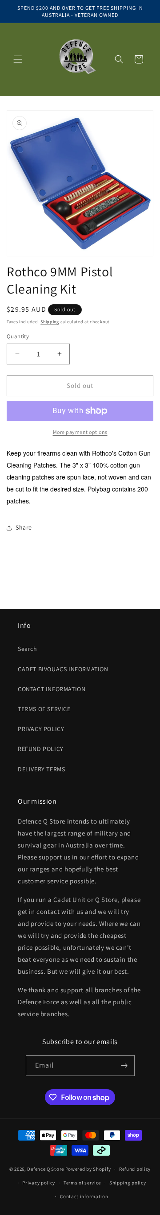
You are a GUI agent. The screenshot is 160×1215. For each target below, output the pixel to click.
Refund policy (135, 1169)
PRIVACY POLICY (41, 729)
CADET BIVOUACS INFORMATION (63, 669)
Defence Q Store (45, 1169)
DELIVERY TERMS (41, 769)
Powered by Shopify (88, 1169)
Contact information (84, 1196)
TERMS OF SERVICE (44, 709)
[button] (18, 59)
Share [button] (24, 527)
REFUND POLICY (41, 749)
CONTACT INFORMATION (51, 689)
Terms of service (82, 1183)
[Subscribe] (124, 1065)
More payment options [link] (80, 432)
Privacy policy (38, 1183)
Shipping (49, 322)
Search (27, 649)
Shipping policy (127, 1183)
